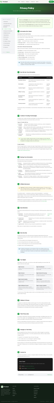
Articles (14, 390)
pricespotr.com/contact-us (29, 366)
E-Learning (35, 390)
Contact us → (8, 52)
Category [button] (28, 1)
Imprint (37, 1)
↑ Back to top (49, 374)
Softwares (35, 393)
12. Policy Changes (6, 45)
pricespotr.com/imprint (31, 368)
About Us (22, 1)
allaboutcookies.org (47, 139)
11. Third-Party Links (6, 43)
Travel (35, 395)
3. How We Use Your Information (6, 26)
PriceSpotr (5, 1)
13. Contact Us (5, 47)
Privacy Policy (42, 401)
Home (19, 1)
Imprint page (44, 201)
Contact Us (33, 1)
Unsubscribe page (49, 214)
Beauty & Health (36, 388)
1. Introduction (5, 21)
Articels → (51, 1)
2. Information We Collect (7, 23)
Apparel (35, 397)
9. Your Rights (5, 39)
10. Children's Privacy (6, 41)
